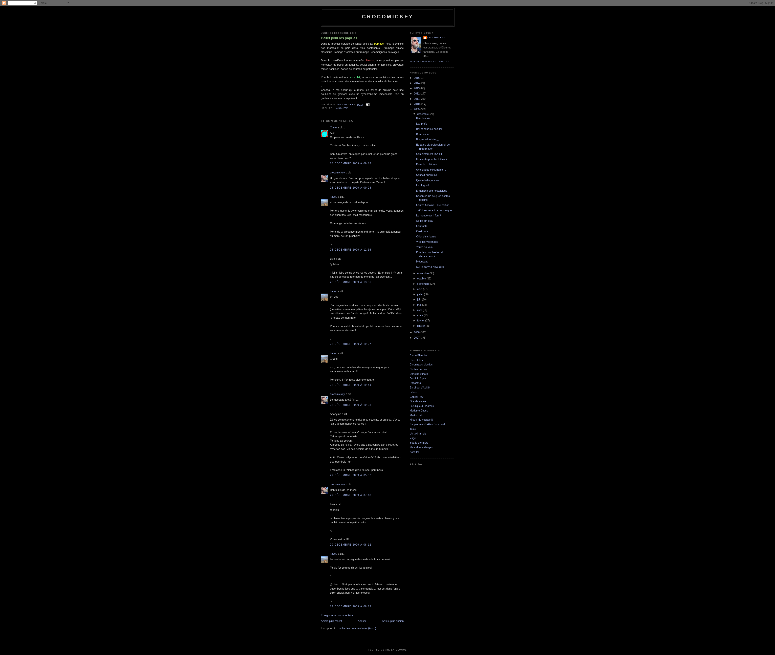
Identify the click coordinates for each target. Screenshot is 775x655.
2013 (417, 88)
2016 (417, 77)
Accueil (362, 620)
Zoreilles (415, 451)
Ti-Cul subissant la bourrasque (434, 210)
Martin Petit (416, 415)
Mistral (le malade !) (421, 419)
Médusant (422, 261)
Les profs (421, 123)
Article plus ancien (393, 620)
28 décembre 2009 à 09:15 (350, 163)
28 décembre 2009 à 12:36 (350, 249)
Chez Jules (416, 360)
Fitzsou (414, 392)
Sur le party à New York (430, 266)
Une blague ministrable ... (431, 169)
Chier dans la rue (426, 236)
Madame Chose (419, 410)
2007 (417, 337)
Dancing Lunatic (419, 373)
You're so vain (424, 247)
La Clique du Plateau (422, 405)
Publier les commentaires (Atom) (357, 628)
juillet (420, 294)
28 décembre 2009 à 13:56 (350, 282)
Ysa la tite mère (419, 442)
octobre (422, 278)
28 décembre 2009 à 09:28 (350, 187)
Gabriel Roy (416, 396)
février (421, 320)
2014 (417, 83)
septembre (423, 283)
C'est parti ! (422, 231)
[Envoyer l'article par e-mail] (367, 104)
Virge (413, 438)
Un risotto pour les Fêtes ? (431, 159)
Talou (413, 428)
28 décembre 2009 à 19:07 (350, 343)
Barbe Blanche (418, 355)
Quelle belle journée (427, 180)
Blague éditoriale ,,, (427, 139)
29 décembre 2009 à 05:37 (350, 475)
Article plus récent (331, 620)
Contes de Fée (418, 369)
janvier (421, 325)
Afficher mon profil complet (429, 62)
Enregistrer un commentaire (337, 615)
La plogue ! (422, 185)
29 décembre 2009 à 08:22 (350, 606)
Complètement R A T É (429, 153)
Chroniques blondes (421, 364)
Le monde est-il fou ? (428, 215)
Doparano (415, 382)
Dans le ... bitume (426, 164)
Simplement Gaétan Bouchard (427, 424)
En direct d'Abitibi (420, 387)
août (420, 289)
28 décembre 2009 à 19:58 (350, 404)
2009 (417, 109)
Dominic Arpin (418, 378)
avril (420, 310)
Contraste (421, 226)
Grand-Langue (418, 401)
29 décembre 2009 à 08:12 (350, 544)
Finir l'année (423, 118)
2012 (417, 93)
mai (419, 304)
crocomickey (387, 17)
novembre (423, 273)
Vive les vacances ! (427, 241)
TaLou (333, 196)
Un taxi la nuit (418, 433)
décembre (423, 113)
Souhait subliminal (427, 174)
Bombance (422, 134)
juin (419, 299)
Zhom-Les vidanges (421, 447)
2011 (417, 98)
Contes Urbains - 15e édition (432, 205)
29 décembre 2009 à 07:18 (350, 495)
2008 (417, 332)
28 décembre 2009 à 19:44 (350, 384)
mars (420, 315)
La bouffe (341, 108)
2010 (417, 104)
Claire (333, 127)
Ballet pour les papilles (429, 128)
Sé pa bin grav (424, 220)
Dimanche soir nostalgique (431, 190)
